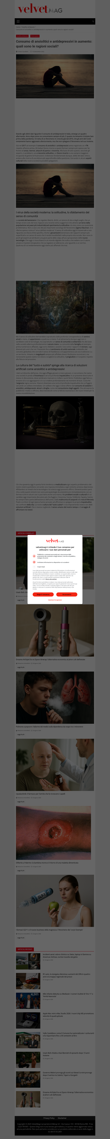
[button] (55, 566)
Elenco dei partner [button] (51, 579)
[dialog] (55, 569)
